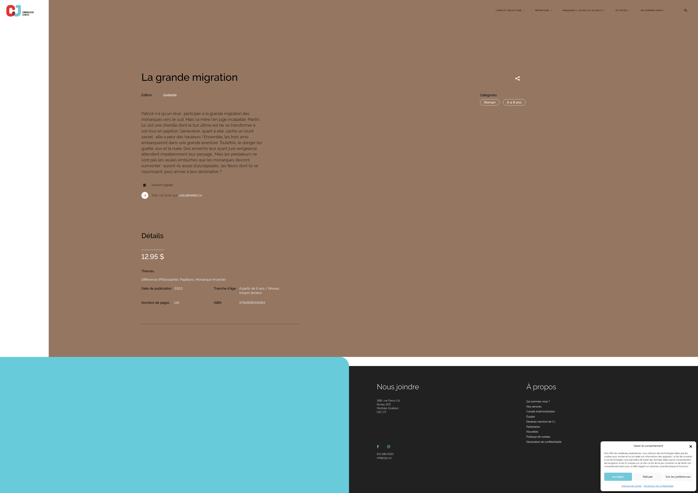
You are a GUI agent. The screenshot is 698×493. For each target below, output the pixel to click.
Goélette (170, 95)
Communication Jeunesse (20, 11)
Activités (621, 10)
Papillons (187, 279)
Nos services (533, 406)
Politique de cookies (632, 486)
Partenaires (533, 426)
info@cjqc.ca (384, 457)
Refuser (648, 476)
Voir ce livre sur (177, 195)
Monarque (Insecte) (211, 279)
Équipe (530, 416)
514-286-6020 (385, 454)
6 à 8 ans (514, 102)
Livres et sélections (509, 10)
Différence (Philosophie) (159, 279)
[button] (691, 446)
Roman (490, 102)
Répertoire (542, 10)
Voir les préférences (678, 476)
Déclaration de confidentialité (658, 486)
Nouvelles (532, 431)
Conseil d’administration (540, 411)
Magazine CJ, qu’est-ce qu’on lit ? (584, 10)
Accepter (618, 476)
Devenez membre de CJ (540, 421)
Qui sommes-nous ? (652, 10)
